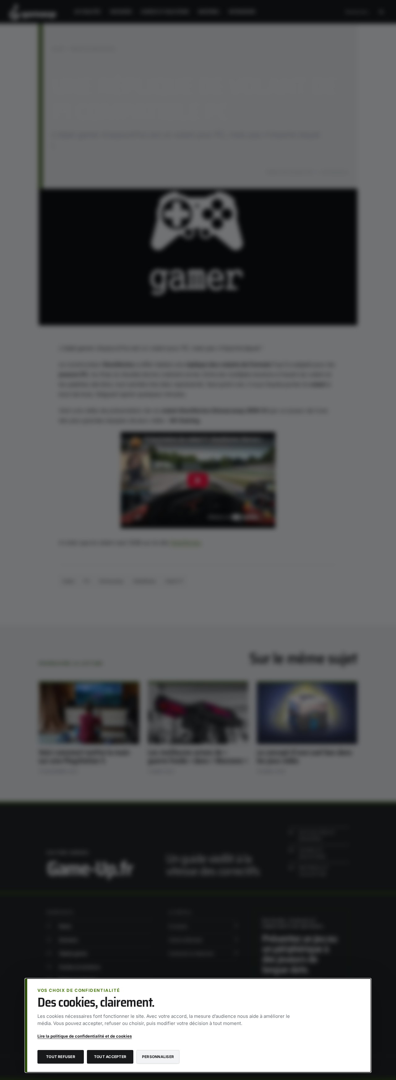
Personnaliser (158, 1056)
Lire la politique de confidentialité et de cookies (84, 1036)
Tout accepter (110, 1056)
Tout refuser (60, 1056)
